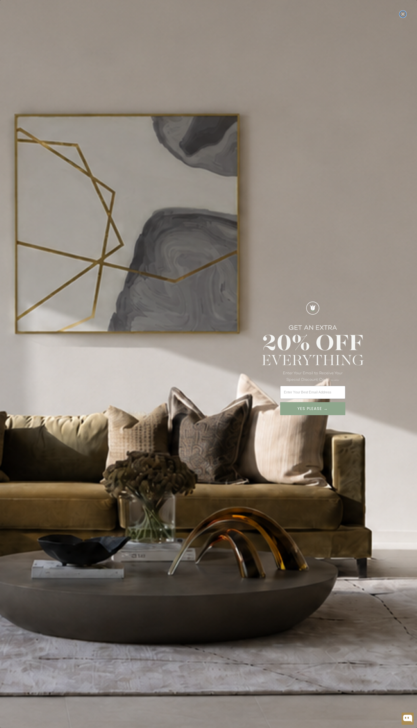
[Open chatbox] (408, 719)
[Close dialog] (403, 14)
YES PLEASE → (313, 408)
